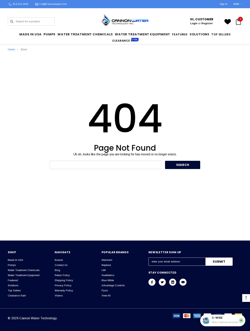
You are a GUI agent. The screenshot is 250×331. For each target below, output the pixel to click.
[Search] (12, 21)
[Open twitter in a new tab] (162, 282)
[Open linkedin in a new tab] (172, 282)
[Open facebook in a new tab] (151, 282)
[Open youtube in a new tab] (183, 282)
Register (207, 23)
